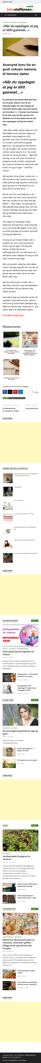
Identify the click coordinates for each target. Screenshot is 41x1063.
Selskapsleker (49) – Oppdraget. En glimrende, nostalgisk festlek (26, 688)
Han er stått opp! (18, 500)
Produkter (18, 937)
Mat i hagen (6, 853)
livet (17, 112)
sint (36, 176)
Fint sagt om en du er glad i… (27, 760)
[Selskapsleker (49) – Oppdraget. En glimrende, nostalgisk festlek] (9, 686)
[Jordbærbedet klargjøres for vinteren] (20, 841)
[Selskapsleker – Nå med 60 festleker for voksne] (9, 674)
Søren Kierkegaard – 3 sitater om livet (25, 749)
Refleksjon (21, 398)
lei (33, 282)
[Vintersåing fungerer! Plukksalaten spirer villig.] (9, 896)
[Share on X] (10, 392)
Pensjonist (13, 22)
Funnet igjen (17, 487)
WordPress (14, 1060)
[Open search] (35, 15)
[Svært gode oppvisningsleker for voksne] (20, 636)
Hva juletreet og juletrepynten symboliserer (26, 553)
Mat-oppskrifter (8, 937)
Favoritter (6, 728)
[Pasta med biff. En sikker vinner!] (9, 971)
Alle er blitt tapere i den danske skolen (24, 540)
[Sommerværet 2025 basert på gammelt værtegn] (9, 884)
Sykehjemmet (22, 22)
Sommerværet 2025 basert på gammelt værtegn (27, 885)
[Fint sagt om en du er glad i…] (9, 760)
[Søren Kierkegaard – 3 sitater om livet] (9, 749)
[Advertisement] (20, 442)
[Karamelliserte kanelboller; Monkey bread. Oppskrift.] (9, 982)
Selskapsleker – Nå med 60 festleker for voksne (27, 675)
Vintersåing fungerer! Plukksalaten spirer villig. (26, 896)
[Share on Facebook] (5, 392)
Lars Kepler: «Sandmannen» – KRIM (24, 514)
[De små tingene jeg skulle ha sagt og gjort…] (20, 715)
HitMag (23, 1060)
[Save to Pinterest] (15, 392)
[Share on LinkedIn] (20, 392)
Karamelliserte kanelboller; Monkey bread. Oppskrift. (27, 983)
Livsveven (6, 22)
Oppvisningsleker (22, 649)
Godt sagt (14, 728)
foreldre (12, 398)
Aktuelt (5, 649)
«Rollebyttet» (18, 315)
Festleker (12, 649)
